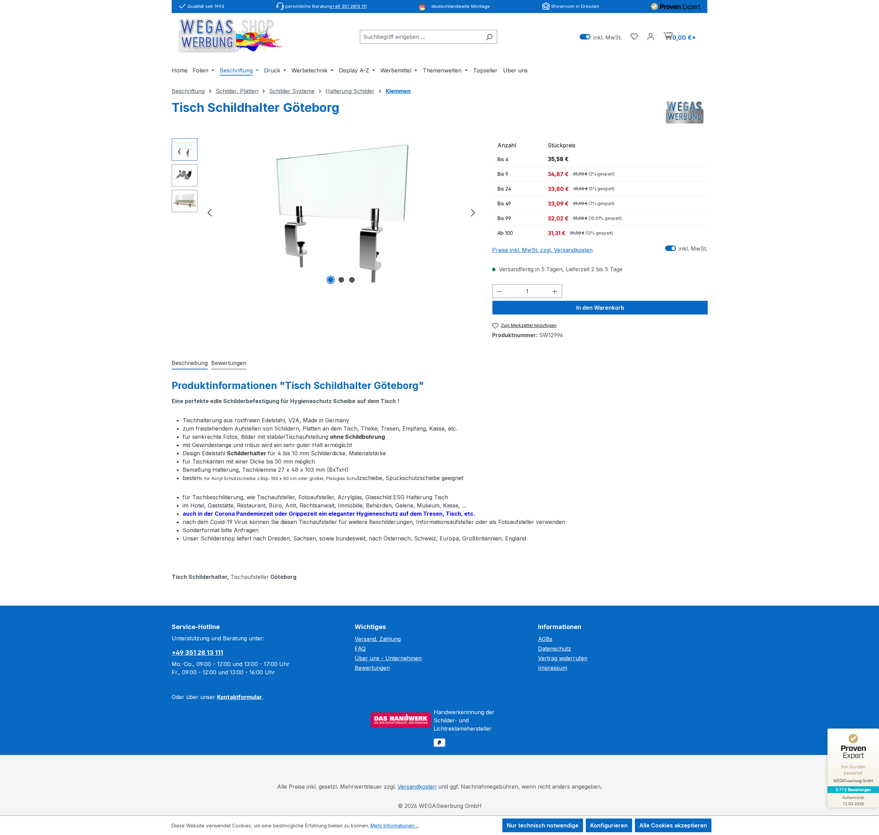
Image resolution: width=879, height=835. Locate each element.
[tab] (190, 363)
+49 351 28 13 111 (197, 652)
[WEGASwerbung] (684, 113)
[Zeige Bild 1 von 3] (330, 280)
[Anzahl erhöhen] (555, 291)
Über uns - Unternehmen (388, 658)
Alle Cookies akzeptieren (673, 825)
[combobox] (420, 37)
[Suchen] (489, 37)
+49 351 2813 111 (349, 6)
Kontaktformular (239, 697)
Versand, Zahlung (378, 639)
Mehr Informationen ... (394, 825)
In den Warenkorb (600, 307)
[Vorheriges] (209, 212)
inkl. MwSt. (600, 37)
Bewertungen (372, 667)
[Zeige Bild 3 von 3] (352, 280)
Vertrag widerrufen (562, 658)
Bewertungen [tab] (228, 362)
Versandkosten (417, 786)
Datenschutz (554, 648)
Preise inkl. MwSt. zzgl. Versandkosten (542, 250)
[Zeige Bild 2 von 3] (341, 280)
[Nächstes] (473, 212)
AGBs (545, 639)
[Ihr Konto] (650, 36)
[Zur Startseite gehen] (230, 36)
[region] (325, 212)
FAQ (360, 648)
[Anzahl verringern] (499, 291)
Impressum (552, 667)
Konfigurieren (609, 825)
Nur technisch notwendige (543, 825)
